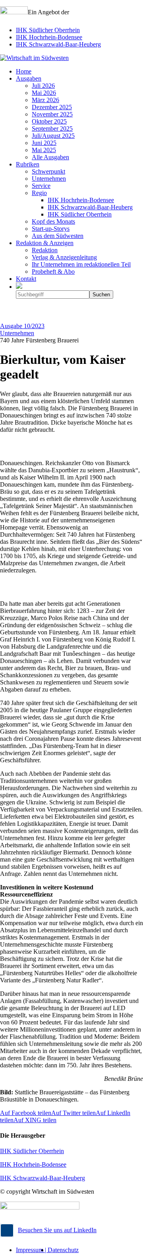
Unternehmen (17, 333)
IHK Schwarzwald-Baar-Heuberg (58, 44)
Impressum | (32, 1249)
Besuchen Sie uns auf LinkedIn (57, 1230)
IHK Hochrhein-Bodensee (49, 37)
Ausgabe (22, 326)
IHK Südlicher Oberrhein (48, 30)
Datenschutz (63, 1249)
